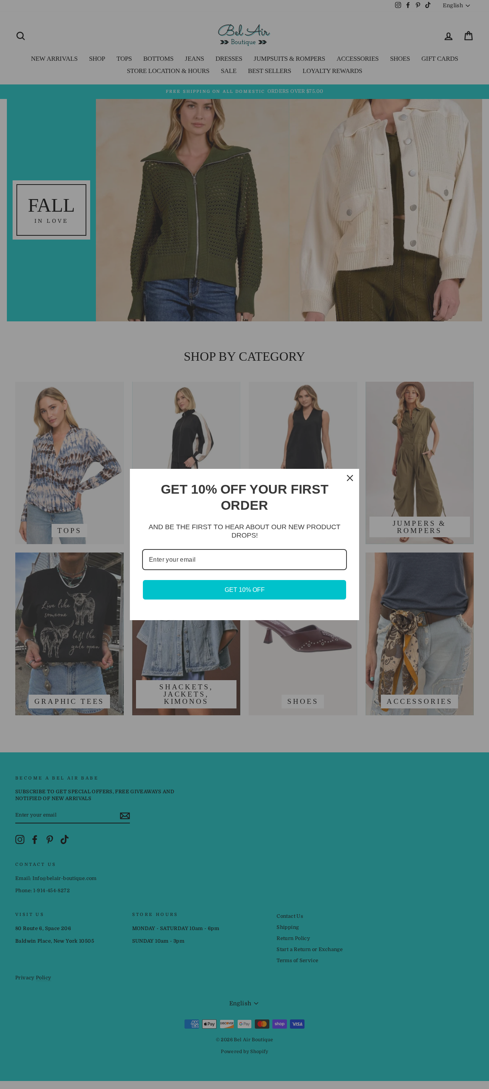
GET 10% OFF (245, 590)
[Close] (350, 478)
